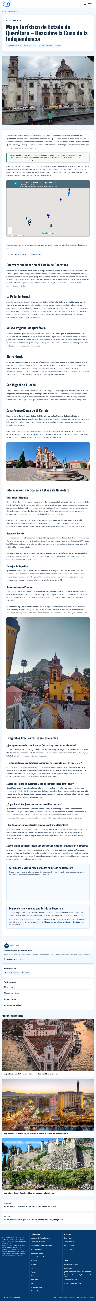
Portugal (34, 1268)
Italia (33, 1276)
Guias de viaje (10, 999)
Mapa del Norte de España (40, 1238)
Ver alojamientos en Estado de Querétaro (24, 254)
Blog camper (9, 987)
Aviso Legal (68, 1268)
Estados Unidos (36, 1287)
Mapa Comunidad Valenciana (41, 1246)
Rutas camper (69, 1246)
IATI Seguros (58, 919)
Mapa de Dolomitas (38, 1242)
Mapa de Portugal (37, 1257)
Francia (33, 1272)
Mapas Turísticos (14, 12)
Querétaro (26, 973)
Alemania (34, 1280)
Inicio (4, 12)
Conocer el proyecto (13, 959)
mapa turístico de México (42, 434)
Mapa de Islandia (37, 1253)
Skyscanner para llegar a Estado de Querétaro (62, 922)
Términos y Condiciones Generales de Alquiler (77, 1272)
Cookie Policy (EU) (70, 1280)
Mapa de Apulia (36, 1249)
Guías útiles (68, 1249)
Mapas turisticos (11, 993)
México (33, 1283)
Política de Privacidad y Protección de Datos (77, 1276)
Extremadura (35, 1291)
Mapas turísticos (70, 1242)
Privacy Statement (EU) (72, 1283)
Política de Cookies (71, 1265)
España (33, 1265)
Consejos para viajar (13, 1005)
